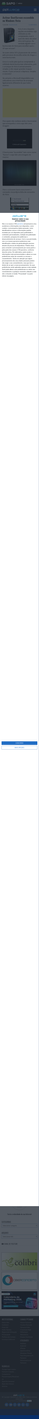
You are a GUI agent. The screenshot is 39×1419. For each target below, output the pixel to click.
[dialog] (19, 709)
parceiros (20, 224)
